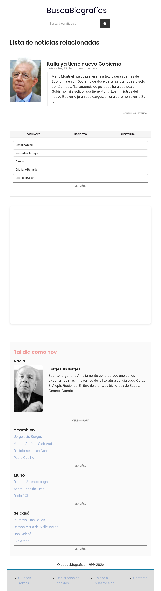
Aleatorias (127, 134)
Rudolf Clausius (26, 496)
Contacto (140, 578)
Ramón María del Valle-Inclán (36, 527)
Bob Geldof (22, 534)
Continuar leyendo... (136, 113)
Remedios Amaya (27, 153)
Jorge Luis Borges (28, 437)
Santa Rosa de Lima (29, 489)
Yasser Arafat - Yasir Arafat (34, 444)
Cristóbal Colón (25, 177)
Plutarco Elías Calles (29, 520)
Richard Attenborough (31, 482)
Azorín (20, 161)
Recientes (80, 134)
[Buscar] (105, 23)
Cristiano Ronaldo (27, 169)
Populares (33, 134)
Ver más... (80, 186)
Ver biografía (80, 420)
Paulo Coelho (24, 458)
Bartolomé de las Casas (32, 451)
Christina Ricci (24, 144)
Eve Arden (21, 541)
